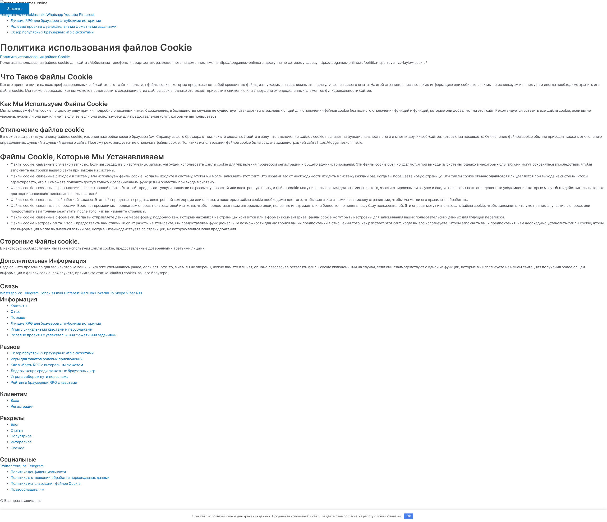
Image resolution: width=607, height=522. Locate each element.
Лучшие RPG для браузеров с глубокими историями (56, 20)
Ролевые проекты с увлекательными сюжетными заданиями (63, 26)
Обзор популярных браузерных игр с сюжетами (52, 32)
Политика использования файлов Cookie (35, 57)
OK (409, 516)
